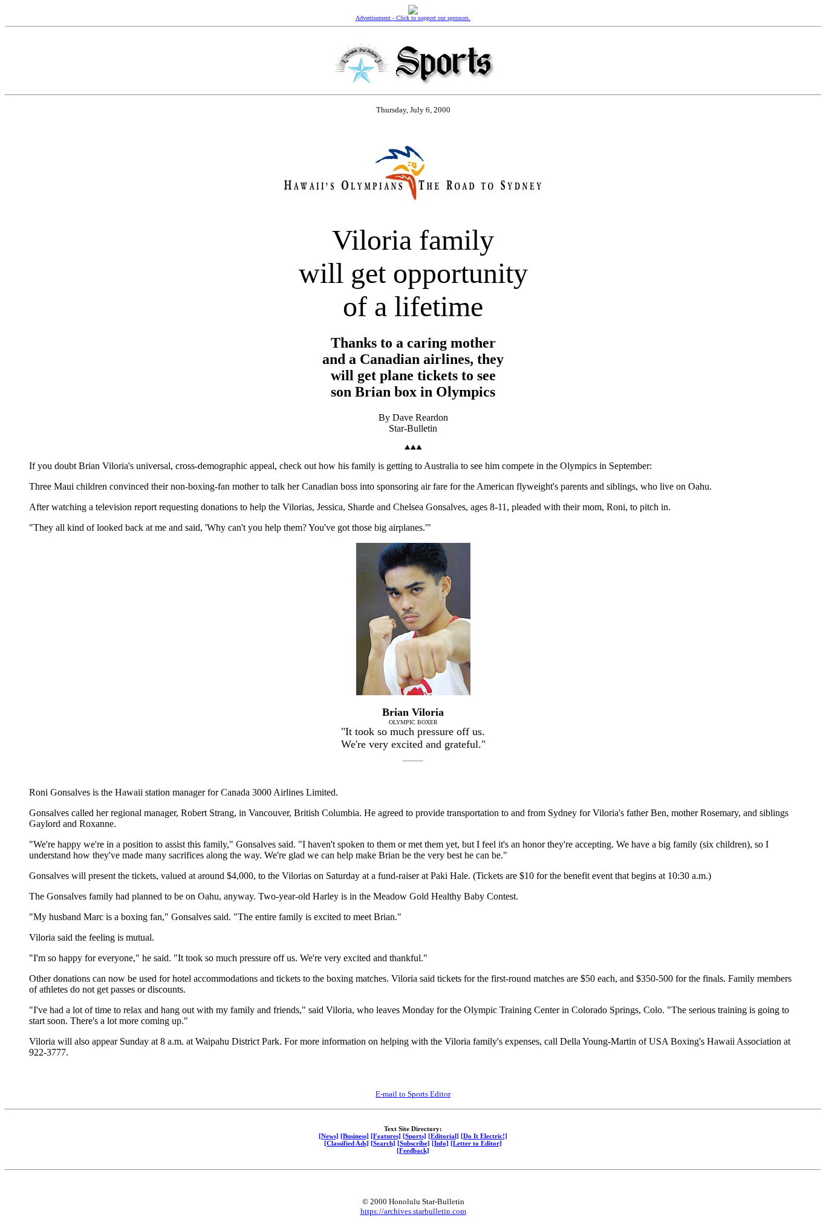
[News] (329, 1136)
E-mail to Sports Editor (413, 1093)
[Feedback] (413, 1150)
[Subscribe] (413, 1143)
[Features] (386, 1136)
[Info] (440, 1143)
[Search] (383, 1143)
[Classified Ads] (346, 1143)
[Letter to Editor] (476, 1143)
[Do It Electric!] (484, 1136)
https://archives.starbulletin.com (413, 1211)
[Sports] (414, 1136)
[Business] (354, 1136)
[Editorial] (443, 1136)
